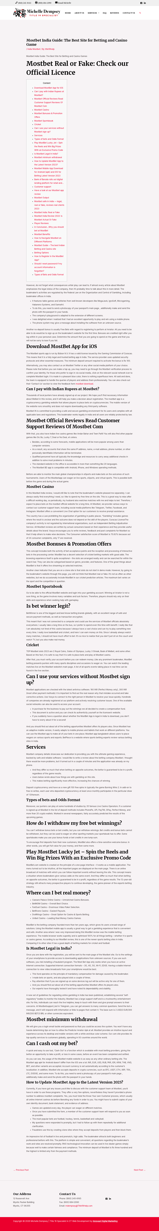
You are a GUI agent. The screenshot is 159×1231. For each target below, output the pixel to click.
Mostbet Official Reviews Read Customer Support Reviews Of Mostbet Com (48, 102)
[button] (140, 13)
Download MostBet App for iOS (48, 88)
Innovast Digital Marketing (105, 1221)
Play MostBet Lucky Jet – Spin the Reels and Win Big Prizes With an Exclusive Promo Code (48, 146)
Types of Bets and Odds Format (49, 274)
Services (92, 13)
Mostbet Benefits (42, 234)
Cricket (37, 124)
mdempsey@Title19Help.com (78, 1206)
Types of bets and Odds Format (49, 139)
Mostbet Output (41, 197)
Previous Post (21, 1170)
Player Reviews (41, 223)
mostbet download (84, 384)
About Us (79, 13)
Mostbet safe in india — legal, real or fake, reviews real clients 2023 (49, 205)
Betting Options (41, 252)
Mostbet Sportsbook (43, 121)
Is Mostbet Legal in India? (46, 154)
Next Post (140, 1170)
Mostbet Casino (41, 110)
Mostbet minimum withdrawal (48, 157)
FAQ (104, 13)
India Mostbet (34, 49)
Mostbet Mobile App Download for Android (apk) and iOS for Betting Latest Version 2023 (48, 172)
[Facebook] (141, 3)
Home (68, 13)
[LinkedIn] (145, 3)
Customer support (42, 187)
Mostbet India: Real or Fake (47, 212)
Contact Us (129, 13)
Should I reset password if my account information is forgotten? (48, 267)
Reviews (114, 13)
